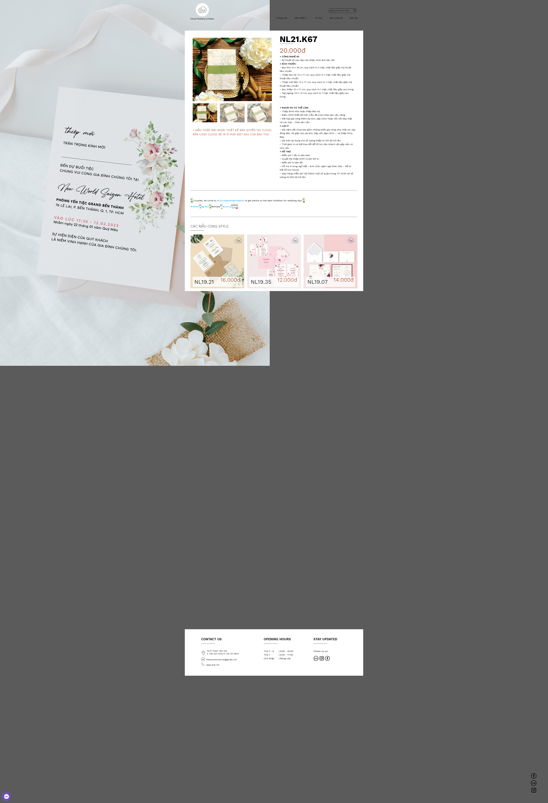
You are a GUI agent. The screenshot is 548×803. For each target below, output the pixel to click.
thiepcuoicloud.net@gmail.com (221, 660)
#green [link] (205, 206)
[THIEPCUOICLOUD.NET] (202, 11)
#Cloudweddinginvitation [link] (230, 200)
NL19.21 (204, 282)
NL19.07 (317, 282)
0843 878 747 (212, 665)
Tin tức (319, 18)
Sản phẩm (300, 18)
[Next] (266, 69)
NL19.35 (261, 282)
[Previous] (197, 69)
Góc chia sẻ (336, 18)
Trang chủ (281, 18)
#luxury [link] (226, 206)
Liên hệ (353, 18)
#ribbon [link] (195, 206)
